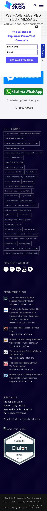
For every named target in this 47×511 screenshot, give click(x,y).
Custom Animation (11, 201)
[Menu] (39, 5)
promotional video (11, 239)
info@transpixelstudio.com (26, 419)
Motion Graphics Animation (14, 224)
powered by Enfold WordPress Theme (30, 502)
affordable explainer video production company (21, 143)
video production (11, 248)
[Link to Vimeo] (41, 505)
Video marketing (24, 243)
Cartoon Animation (11, 191)
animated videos (31, 177)
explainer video (10, 205)
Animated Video (31, 172)
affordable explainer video (14, 138)
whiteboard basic (31, 253)
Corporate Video (27, 196)
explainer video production (27, 205)
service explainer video (28, 239)
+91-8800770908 (17, 413)
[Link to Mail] (34, 505)
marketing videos (11, 220)
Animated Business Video (13, 157)
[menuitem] (33, 5)
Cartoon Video (25, 191)
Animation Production (12, 181)
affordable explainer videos (14, 148)
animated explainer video (14, 162)
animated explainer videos (14, 167)
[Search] (33, 5)
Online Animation (11, 234)
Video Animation (10, 243)
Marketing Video (24, 215)
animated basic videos (34, 153)
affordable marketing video (14, 153)
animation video (28, 181)
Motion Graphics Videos (13, 229)
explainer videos (10, 215)
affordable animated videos (30, 134)
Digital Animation (26, 201)
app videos (8, 186)
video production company (28, 248)
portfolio (22, 234)
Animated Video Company (14, 177)
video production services (14, 253)
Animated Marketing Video (14, 172)
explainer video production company (18, 210)
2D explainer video (11, 134)
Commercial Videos (11, 196)
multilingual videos (30, 229)
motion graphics (25, 220)
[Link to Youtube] (38, 505)
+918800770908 (23, 107)
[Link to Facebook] (30, 505)
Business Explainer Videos (24, 186)
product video (33, 234)
